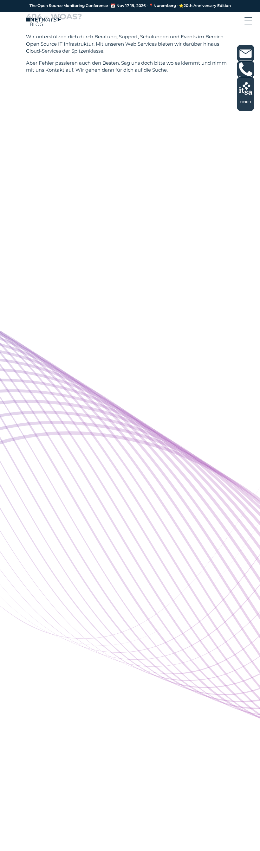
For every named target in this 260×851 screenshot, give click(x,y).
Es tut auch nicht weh (62, 89)
